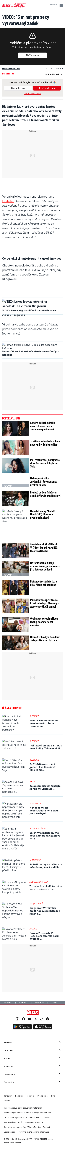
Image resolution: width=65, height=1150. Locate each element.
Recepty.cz (35, 803)
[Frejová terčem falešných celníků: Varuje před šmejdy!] (15, 498)
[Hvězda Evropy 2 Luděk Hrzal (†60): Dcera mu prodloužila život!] (15, 524)
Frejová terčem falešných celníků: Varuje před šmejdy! (45, 494)
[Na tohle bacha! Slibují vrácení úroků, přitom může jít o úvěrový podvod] (15, 568)
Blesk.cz (34, 716)
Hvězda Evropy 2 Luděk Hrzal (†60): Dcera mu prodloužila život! (42, 514)
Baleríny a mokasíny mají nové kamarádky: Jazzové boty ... (44, 835)
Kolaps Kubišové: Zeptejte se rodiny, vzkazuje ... (44, 787)
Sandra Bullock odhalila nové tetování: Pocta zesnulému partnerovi (42, 426)
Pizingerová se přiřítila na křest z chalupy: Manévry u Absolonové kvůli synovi (44, 603)
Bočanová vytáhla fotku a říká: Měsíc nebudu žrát (43, 583)
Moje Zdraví (36, 903)
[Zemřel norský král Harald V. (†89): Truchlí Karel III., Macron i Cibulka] (15, 550)
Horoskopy (39, 1002)
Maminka (7, 1002)
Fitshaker (8, 201)
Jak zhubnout (24, 1002)
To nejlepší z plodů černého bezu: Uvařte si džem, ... (45, 888)
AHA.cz (33, 781)
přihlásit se (53, 4)
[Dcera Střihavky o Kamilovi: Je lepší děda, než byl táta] (15, 643)
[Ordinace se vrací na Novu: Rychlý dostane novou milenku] (15, 624)
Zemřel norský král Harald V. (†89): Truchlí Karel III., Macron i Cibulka (44, 547)
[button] (61, 5)
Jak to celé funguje (32, 93)
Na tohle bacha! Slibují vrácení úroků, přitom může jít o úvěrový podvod (45, 566)
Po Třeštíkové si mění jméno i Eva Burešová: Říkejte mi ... (42, 767)
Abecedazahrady (38, 881)
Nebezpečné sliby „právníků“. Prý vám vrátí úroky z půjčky (43, 481)
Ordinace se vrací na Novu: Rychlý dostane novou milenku (44, 621)
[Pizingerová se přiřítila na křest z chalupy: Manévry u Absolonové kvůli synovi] (15, 605)
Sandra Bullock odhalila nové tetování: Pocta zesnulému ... (43, 723)
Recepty (55, 1002)
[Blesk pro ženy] (14, 7)
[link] (17, 1019)
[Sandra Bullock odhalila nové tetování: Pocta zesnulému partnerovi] (15, 428)
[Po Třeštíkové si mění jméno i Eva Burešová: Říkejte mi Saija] (15, 465)
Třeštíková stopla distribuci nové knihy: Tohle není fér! (45, 442)
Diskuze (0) (8, 73)
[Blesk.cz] (33, 1012)
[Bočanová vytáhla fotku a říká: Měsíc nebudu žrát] (15, 587)
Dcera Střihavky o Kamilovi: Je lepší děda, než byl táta (45, 638)
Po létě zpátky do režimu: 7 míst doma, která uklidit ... (45, 866)
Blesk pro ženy (37, 828)
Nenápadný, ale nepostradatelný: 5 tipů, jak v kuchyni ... (44, 810)
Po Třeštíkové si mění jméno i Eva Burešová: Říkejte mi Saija (45, 463)
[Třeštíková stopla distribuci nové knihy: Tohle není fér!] (15, 447)
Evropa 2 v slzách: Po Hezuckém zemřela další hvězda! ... (44, 935)
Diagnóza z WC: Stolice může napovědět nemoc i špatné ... (44, 910)
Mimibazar (35, 860)
